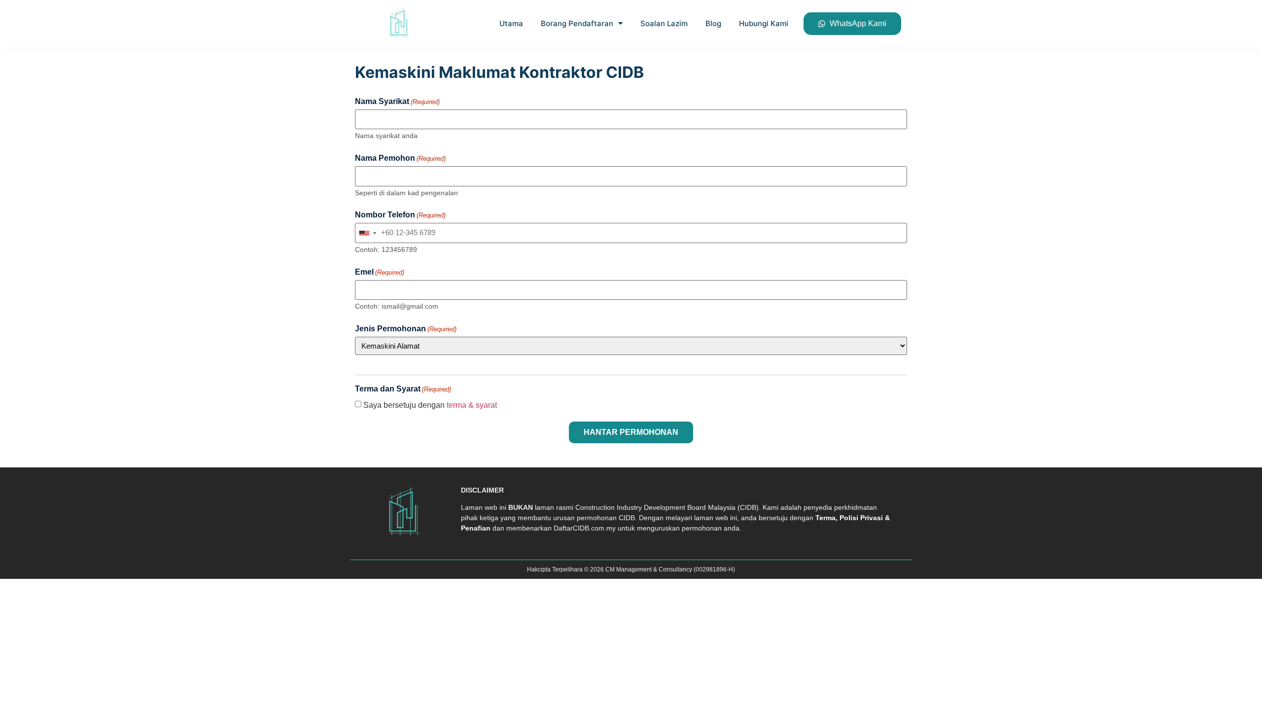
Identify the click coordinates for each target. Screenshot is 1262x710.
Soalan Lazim (664, 23)
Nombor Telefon (400, 215)
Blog (713, 23)
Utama (511, 23)
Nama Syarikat (397, 102)
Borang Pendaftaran (577, 23)
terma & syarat (472, 405)
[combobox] (367, 233)
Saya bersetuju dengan (430, 405)
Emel (379, 272)
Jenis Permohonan (405, 329)
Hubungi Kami (763, 23)
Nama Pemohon (400, 158)
